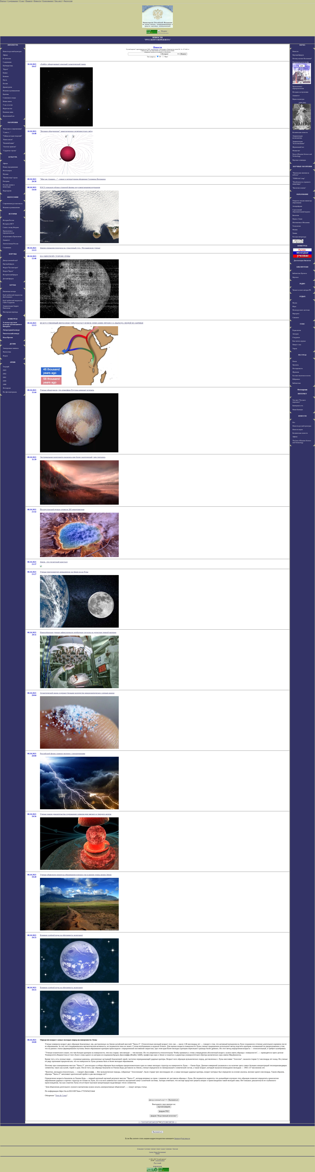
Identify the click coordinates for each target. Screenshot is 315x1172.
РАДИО (302, 284)
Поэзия (5, 83)
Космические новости (300, 132)
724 (152, 1122)
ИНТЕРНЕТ (302, 394)
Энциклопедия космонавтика (297, 137)
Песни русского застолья (301, 310)
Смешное (295, 317)
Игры (294, 306)
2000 (4, 381)
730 (172, 1122)
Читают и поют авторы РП (301, 290)
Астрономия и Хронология (12, 236)
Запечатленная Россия (10, 244)
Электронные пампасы (11, 348)
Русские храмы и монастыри (9, 186)
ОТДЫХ (302, 296)
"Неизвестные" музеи (10, 178)
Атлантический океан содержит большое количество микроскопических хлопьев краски (77, 693)
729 (169, 1122)
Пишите (28, 1)
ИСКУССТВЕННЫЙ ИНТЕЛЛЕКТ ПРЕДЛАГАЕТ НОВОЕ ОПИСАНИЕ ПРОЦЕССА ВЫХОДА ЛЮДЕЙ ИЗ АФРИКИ (91, 323)
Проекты (295, 365)
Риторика (6, 181)
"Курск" (5, 69)
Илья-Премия (8, 337)
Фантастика (7, 352)
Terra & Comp (61, 1095)
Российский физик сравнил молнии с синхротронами (62, 754)
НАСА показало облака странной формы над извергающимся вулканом (70, 187)
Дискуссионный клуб (10, 260)
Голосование (48, 1)
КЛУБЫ (13, 285)
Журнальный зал (8, 116)
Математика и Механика (301, 222)
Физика (295, 230)
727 (162, 1122)
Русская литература (299, 237)
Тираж (294, 348)
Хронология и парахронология (8, 232)
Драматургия (7, 87)
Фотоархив (7, 388)
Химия (294, 233)
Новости (37, 1)
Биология (295, 215)
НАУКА (302, 45)
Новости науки (297, 429)
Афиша (5, 55)
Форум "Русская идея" (10, 267)
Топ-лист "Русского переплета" (299, 401)
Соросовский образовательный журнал (301, 211)
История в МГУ (8, 224)
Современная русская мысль (13, 203)
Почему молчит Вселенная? (302, 58)
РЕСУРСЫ (302, 355)
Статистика (169, 1148)
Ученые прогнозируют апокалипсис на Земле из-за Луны (64, 572)
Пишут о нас (296, 344)
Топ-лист (58, 1)
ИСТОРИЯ (13, 214)
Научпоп (295, 277)
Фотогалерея (7, 170)
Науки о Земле (297, 219)
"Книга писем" (8, 139)
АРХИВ (12, 362)
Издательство (7, 108)
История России (8, 220)
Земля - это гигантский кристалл (54, 562)
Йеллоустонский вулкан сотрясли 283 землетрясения (62, 509)
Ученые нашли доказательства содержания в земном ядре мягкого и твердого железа (75, 814)
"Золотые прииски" (9, 147)
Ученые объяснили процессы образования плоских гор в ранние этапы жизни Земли (75, 875)
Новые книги (7, 101)
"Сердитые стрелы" (9, 151)
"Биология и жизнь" (299, 188)
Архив (158, 1148)
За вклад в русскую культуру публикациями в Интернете (12, 324)
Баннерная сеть (297, 406)
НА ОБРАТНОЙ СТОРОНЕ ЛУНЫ (55, 256)
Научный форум (8, 264)
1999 (4, 384)
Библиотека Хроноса (299, 273)
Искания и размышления (11, 91)
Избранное (296, 379)
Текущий (6, 367)
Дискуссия (67, 1)
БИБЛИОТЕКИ (302, 267)
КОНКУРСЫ (12, 319)
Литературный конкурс (11, 330)
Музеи (294, 303)
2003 (4, 370)
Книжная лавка (8, 112)
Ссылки (163, 1148)
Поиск (294, 361)
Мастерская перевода (10, 312)
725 (155, 1122)
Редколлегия (296, 330)
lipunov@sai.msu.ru (182, 1138)
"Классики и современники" (12, 129)
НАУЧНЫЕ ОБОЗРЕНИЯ (302, 166)
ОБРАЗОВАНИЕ (302, 194)
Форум (5, 356)
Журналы (295, 372)
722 (145, 1122)
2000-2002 (302, 103)
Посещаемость (297, 368)
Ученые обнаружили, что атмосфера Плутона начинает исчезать (67, 390)
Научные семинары (299, 160)
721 (142, 1122)
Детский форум (8, 279)
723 (149, 1122)
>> (175, 1122)
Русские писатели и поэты (301, 376)
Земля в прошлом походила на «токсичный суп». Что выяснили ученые (70, 248)
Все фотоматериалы (10, 392)
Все (293, 422)
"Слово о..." (7, 132)
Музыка (5, 174)
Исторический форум (10, 275)
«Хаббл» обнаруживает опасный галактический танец (63, 64)
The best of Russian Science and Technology (301, 441)
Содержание (13, 1)
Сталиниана (7, 248)
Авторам (295, 334)
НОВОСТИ (302, 416)
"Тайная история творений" (12, 136)
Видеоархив (7, 191)
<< (139, 1122)
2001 (4, 377)
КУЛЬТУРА (12, 157)
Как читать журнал (299, 341)
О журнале (296, 337)
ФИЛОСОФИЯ (12, 197)
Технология (296, 226)
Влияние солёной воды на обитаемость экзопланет (61, 935)
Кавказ (5, 73)
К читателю (7, 58)
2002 (4, 374)
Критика (6, 94)
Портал (3, 1)
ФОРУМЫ (13, 254)
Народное (295, 313)
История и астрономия (300, 92)
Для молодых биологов (302, 260)
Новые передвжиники (10, 167)
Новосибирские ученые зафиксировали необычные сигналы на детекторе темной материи (78, 632)
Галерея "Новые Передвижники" (157, 1152)
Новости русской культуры (12, 51)
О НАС (302, 324)
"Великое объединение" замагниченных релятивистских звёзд (66, 131)
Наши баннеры (297, 409)
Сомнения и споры (9, 98)
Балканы (6, 76)
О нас (21, 1)
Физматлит (296, 151)
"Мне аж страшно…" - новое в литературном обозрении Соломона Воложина (73, 179)
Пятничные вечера (9, 291)
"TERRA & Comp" (298, 178)
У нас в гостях (8, 105)
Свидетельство (154, 49)
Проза (5, 80)
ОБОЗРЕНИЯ (13, 122)
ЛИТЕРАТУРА (12, 45)
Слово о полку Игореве (11, 227)
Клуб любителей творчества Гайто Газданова (12, 301)
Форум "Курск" (8, 271)
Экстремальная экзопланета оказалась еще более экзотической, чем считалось (72, 457)
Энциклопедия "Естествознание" (298, 142)
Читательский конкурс (11, 333)
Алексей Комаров (160, 1160)
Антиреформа (297, 206)
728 (165, 1122)
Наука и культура (298, 99)
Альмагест (6, 240)
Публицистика (8, 66)
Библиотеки (296, 383)
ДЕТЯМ (13, 344)
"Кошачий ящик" (8, 143)
